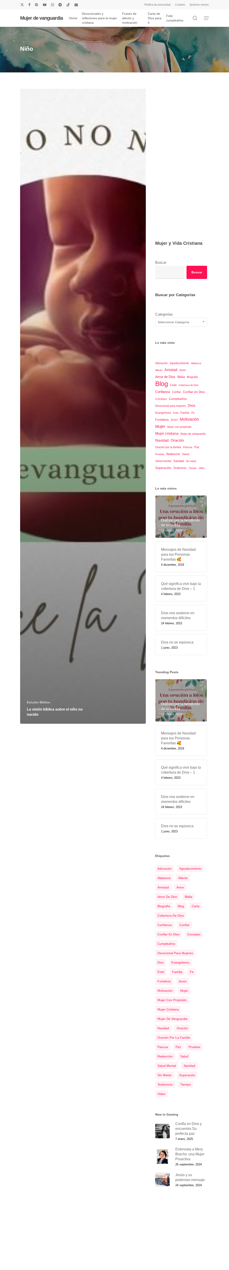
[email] (76, 4)
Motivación (189, 419)
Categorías (164, 314)
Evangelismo (163, 412)
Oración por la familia (168, 447)
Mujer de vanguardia (41, 18)
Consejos (161, 399)
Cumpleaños (178, 399)
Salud (185, 454)
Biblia (181, 377)
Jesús (174, 419)
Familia (184, 412)
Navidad (162, 440)
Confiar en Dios (194, 392)
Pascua (187, 447)
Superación (163, 468)
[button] (206, 18)
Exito (175, 412)
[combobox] (181, 322)
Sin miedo (191, 461)
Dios (191, 405)
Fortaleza (162, 419)
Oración (177, 440)
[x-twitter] (22, 4)
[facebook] (29, 4)
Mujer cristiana (166, 433)
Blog (161, 383)
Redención (173, 454)
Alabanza (196, 363)
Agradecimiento (179, 363)
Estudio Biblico (38, 702)
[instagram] (52, 4)
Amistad (170, 370)
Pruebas (159, 454)
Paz (196, 447)
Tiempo (193, 468)
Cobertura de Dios (189, 385)
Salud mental (163, 461)
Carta (173, 385)
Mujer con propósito (179, 427)
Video (202, 468)
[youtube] (45, 4)
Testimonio (180, 468)
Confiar (176, 392)
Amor (182, 370)
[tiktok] (68, 4)
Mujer (160, 426)
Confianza (162, 392)
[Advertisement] (181, 154)
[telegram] (60, 4)
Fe (193, 412)
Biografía (192, 377)
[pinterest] (36, 4)
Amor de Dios (165, 377)
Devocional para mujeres (170, 405)
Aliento (158, 370)
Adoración (161, 363)
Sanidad (178, 461)
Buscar (160, 262)
